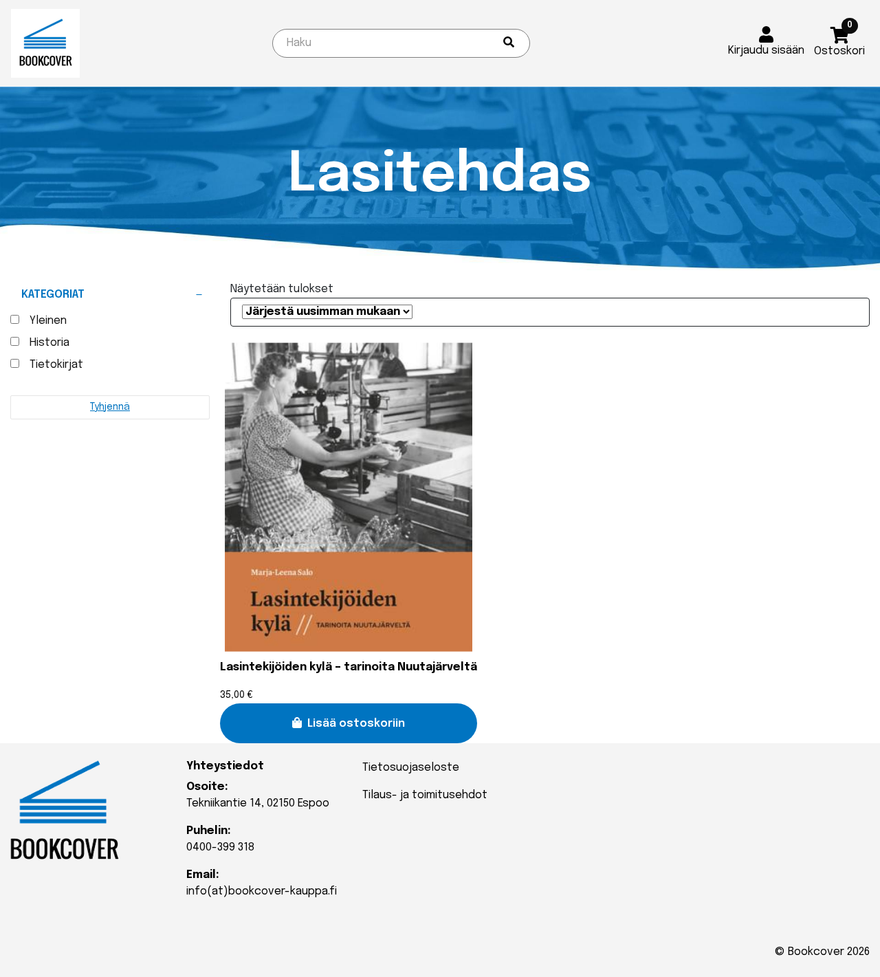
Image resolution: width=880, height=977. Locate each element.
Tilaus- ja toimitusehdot (424, 795)
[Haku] (508, 43)
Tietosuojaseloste (410, 767)
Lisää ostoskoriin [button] (356, 723)
